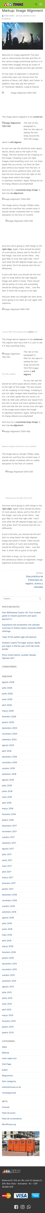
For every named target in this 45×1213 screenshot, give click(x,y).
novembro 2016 (9, 900)
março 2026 (8, 711)
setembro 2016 (9, 912)
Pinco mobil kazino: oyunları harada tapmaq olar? (19, 656)
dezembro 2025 (9, 728)
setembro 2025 (9, 739)
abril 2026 (7, 705)
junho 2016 (7, 929)
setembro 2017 (9, 843)
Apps (4, 1047)
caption (31, 332)
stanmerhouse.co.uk (11, 1087)
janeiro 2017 (8, 889)
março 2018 (7, 808)
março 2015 (7, 1015)
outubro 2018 (8, 768)
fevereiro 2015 (9, 1021)
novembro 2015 (9, 969)
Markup (7, 19)
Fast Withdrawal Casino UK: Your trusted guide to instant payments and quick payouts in (21, 615)
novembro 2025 (9, 733)
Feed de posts (8, 1113)
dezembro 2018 (9, 756)
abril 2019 (6, 751)
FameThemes (9, 16)
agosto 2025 (8, 745)
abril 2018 (6, 802)
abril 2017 (6, 871)
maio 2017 (7, 866)
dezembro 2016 (9, 894)
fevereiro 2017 (9, 883)
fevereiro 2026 (9, 716)
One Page (6, 1064)
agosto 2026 (8, 682)
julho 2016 (7, 923)
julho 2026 (7, 688)
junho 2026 (7, 693)
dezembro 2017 (9, 825)
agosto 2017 (8, 848)
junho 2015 (7, 998)
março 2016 (7, 946)
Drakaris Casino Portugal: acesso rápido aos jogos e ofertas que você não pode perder (21, 645)
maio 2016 (7, 935)
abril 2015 (6, 1009)
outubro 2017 (8, 837)
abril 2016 (6, 940)
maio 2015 (7, 1004)
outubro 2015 (8, 975)
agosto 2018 (8, 780)
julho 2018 (7, 785)
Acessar (6, 1107)
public (5, 1070)
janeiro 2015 (8, 1027)
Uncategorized (9, 1093)
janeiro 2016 (8, 958)
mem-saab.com (9, 1058)
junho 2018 (7, 791)
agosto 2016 (8, 917)
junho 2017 (7, 860)
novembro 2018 (9, 762)
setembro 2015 (9, 981)
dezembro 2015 (9, 963)
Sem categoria (9, 1081)
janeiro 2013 (8, 1032)
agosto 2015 (8, 986)
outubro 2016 (8, 906)
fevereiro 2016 (9, 952)
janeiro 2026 (8, 722)
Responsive (7, 1075)
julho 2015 (7, 992)
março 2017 (7, 877)
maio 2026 (7, 699)
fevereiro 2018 (9, 814)
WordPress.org (9, 1124)
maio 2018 (7, 797)
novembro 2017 (9, 831)
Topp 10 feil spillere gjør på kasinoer (19, 637)
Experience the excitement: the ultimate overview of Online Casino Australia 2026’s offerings (22, 627)
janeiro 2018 (8, 820)
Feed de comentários (12, 1118)
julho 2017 (7, 854)
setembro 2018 (9, 774)
